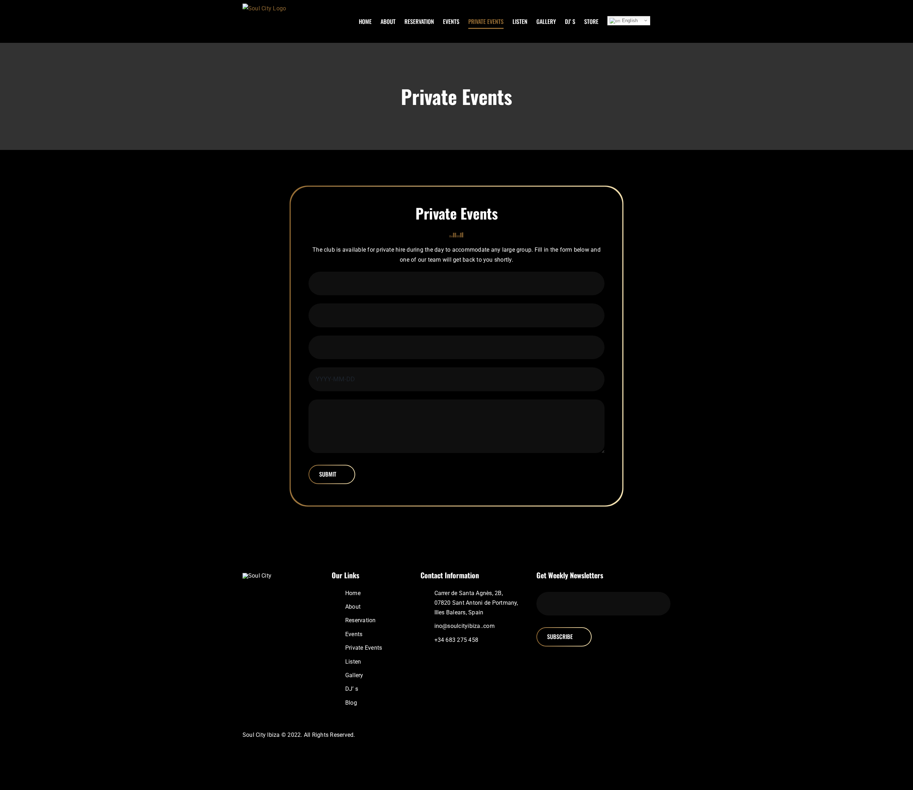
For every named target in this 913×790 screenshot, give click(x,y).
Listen (353, 661)
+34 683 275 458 (456, 639)
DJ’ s (351, 688)
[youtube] (650, 735)
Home (353, 593)
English (629, 20)
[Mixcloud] (638, 735)
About (353, 606)
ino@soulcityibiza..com (464, 626)
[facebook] (615, 735)
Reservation (360, 620)
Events (353, 634)
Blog (351, 702)
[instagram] (627, 735)
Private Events (363, 647)
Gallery (354, 675)
